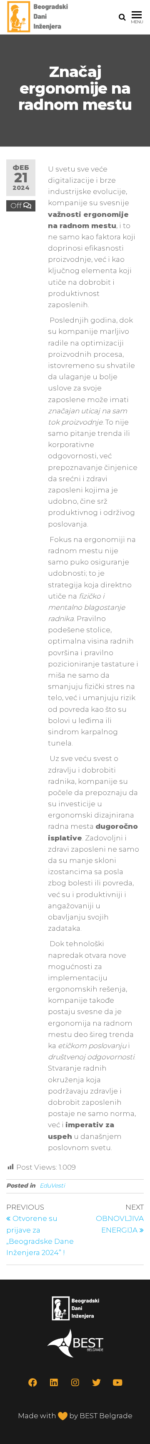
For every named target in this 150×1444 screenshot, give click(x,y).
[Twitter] (96, 1383)
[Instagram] (75, 1383)
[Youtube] (117, 1383)
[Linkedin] (53, 1383)
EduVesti (52, 1185)
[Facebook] (32, 1383)
